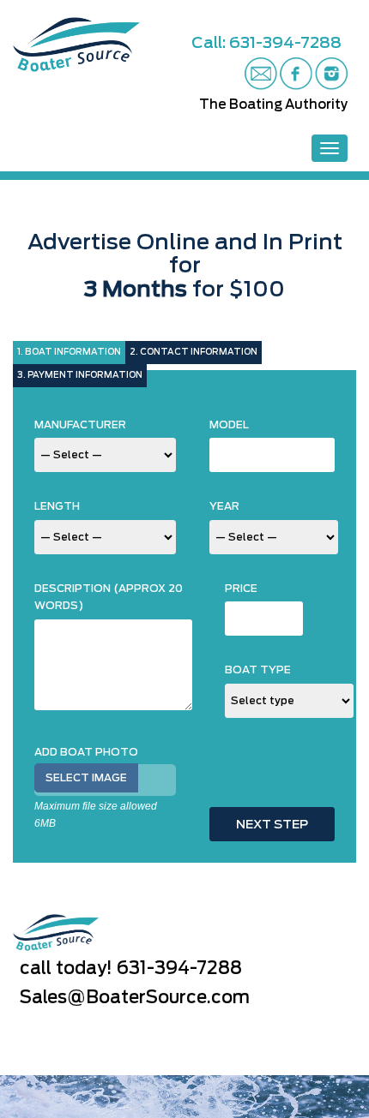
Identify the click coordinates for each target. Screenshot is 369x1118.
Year (224, 506)
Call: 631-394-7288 (266, 43)
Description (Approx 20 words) (108, 597)
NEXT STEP (272, 825)
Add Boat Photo (86, 752)
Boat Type (258, 670)
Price (241, 588)
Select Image (86, 778)
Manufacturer (80, 425)
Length (57, 506)
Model (229, 425)
